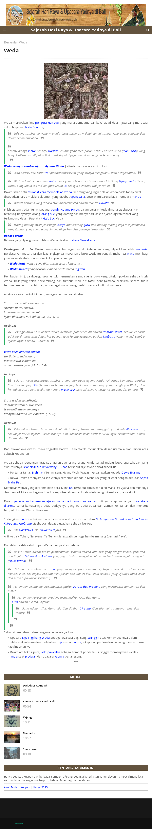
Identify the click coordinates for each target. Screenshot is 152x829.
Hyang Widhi (127, 181)
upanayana (77, 196)
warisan (53, 151)
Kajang (27, 717)
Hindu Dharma (33, 127)
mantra (137, 196)
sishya (61, 225)
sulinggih (93, 637)
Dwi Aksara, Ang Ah (35, 685)
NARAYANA (26, 530)
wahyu (53, 181)
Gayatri (104, 203)
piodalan (30, 656)
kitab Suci (49, 218)
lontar (32, 151)
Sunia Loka (30, 749)
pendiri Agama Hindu (65, 209)
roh (52, 569)
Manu (130, 253)
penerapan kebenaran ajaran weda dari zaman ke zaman (55, 501)
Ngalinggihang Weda (36, 637)
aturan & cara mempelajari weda (50, 192)
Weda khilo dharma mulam (22, 352)
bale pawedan (50, 652)
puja (60, 642)
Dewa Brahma (131, 472)
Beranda (10, 42)
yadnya (59, 656)
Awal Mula (10, 787)
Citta (15, 602)
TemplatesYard (19, 823)
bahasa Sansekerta (82, 240)
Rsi (65, 186)
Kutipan (25, 787)
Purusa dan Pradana (86, 586)
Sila (35, 385)
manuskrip (130, 151)
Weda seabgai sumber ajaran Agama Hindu (34, 166)
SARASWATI (47, 530)
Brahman (37, 472)
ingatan (80, 269)
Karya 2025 (40, 787)
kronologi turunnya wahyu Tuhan (45, 467)
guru (87, 225)
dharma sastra (112, 332)
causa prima (17, 561)
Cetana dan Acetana (38, 556)
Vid (46, 173)
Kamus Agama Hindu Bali (39, 701)
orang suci (48, 214)
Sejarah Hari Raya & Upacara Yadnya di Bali (76, 30)
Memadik (29, 733)
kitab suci (109, 336)
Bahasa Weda (13, 236)
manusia (141, 249)
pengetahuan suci (47, 122)
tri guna (85, 608)
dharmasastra (135, 429)
